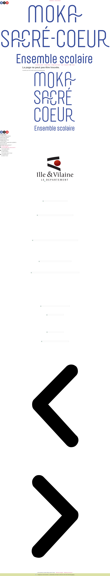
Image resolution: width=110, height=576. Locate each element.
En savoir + (72, 574)
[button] (55, 406)
